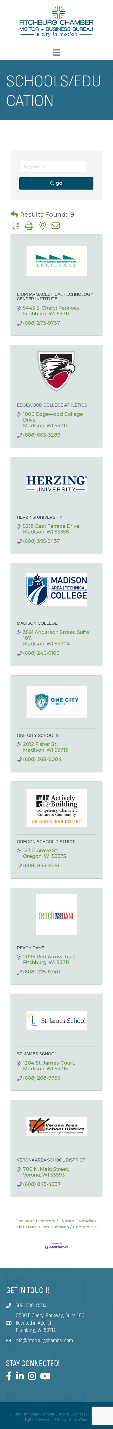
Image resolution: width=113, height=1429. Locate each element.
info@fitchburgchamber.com (44, 1341)
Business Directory (35, 1220)
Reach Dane (30, 947)
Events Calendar (76, 1220)
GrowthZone (77, 1420)
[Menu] (56, 52)
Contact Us (85, 1226)
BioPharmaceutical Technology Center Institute (55, 296)
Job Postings (55, 1226)
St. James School (37, 1053)
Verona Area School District (51, 1160)
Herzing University (39, 517)
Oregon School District (46, 841)
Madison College (37, 623)
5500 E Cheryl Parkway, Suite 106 (50, 1316)
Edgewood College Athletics (52, 405)
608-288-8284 (31, 1306)
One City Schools (37, 735)
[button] (14, 214)
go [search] (59, 183)
